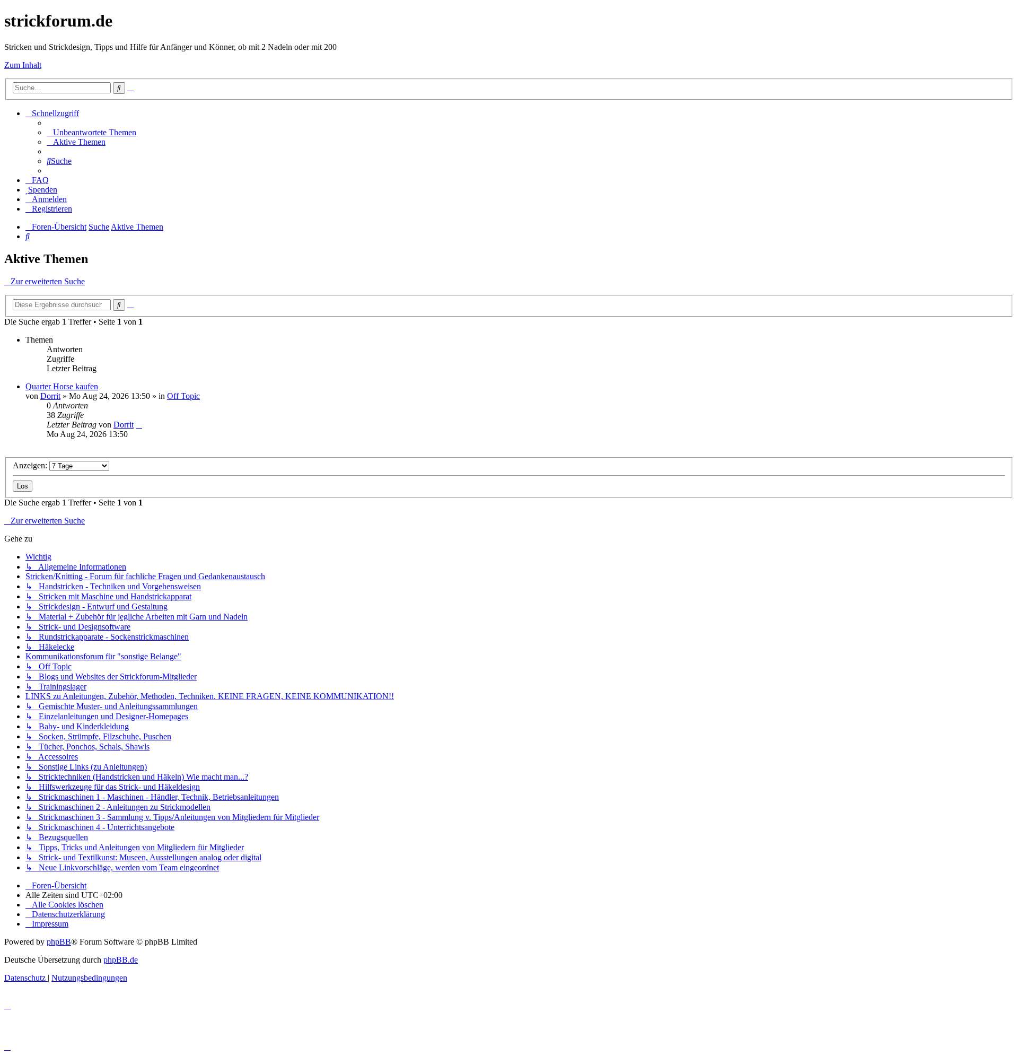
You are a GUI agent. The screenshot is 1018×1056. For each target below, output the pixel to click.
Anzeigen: (31, 465)
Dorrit (50, 395)
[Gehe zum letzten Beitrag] (139, 424)
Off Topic (183, 395)
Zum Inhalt (22, 64)
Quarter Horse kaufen (61, 386)
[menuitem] (91, 132)
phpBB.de (120, 959)
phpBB (59, 941)
